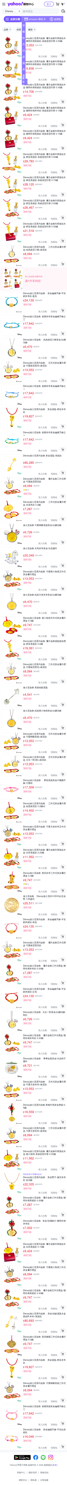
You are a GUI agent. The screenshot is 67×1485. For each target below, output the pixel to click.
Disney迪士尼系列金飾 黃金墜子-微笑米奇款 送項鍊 (44, 1178)
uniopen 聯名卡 (37, 19)
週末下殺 (23, 63)
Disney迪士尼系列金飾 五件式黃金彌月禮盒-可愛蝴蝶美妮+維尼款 (44, 735)
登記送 (23, 26)
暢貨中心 (23, 32)
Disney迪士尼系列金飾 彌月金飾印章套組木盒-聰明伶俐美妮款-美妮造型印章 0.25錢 (44, 39)
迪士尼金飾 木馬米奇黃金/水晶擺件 (40, 548)
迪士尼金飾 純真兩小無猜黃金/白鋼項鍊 (42, 710)
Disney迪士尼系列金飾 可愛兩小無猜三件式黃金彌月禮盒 (44, 1268)
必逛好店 (23, 57)
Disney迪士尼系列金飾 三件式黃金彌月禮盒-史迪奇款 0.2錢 (44, 503)
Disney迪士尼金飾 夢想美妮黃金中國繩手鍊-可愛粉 (44, 781)
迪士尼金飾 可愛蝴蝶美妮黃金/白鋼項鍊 (42, 525)
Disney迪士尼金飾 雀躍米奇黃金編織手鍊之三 (44, 318)
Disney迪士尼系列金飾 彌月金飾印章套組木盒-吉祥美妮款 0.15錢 (44, 1245)
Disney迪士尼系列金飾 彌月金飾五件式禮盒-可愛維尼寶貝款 (44, 944)
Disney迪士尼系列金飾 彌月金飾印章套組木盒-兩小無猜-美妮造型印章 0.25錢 (44, 1152)
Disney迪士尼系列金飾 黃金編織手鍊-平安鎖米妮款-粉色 (44, 920)
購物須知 (44, 1472)
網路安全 (23, 1479)
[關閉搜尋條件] (19, 11)
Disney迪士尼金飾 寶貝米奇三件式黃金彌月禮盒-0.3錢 (44, 874)
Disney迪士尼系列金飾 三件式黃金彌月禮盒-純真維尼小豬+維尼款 (44, 248)
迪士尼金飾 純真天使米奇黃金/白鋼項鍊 (42, 594)
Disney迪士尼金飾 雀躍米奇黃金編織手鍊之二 (44, 387)
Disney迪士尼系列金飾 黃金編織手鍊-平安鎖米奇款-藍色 (44, 294)
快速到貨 (23, 38)
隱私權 (34, 1479)
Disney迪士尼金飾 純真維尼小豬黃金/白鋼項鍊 (44, 341)
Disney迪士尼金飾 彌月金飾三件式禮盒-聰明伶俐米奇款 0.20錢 (44, 967)
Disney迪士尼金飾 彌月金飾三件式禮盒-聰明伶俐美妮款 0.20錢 (44, 1199)
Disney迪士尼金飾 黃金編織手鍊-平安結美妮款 (44, 1431)
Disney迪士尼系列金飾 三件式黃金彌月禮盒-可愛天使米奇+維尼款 (44, 1129)
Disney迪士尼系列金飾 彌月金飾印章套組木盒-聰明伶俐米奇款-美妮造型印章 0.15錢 (44, 109)
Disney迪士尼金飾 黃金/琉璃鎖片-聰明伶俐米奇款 (44, 1222)
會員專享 (23, 69)
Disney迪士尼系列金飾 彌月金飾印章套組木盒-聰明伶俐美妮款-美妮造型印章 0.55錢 (44, 62)
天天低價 (23, 44)
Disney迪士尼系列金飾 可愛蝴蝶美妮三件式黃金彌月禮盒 (44, 1384)
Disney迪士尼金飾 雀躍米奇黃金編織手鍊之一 (44, 434)
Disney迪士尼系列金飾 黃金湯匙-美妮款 (42, 455)
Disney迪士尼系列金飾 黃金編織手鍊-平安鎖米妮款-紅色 (44, 990)
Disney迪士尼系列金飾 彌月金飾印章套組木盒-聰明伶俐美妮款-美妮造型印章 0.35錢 (44, 86)
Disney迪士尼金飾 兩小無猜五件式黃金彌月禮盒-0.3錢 (44, 619)
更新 (55, 1464)
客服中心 (21, 1472)
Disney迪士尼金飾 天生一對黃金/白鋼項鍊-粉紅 (44, 1013)
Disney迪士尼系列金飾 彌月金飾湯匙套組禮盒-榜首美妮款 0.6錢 (44, 642)
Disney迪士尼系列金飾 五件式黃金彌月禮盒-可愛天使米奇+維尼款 (44, 1083)
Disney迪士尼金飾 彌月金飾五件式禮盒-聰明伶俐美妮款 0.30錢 (44, 1291)
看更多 (23, 81)
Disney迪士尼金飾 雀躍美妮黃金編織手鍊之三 (44, 1407)
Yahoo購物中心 (20, 4)
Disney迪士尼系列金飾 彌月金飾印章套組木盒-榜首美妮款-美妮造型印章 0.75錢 (44, 178)
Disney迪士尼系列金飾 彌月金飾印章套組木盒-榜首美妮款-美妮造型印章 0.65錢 (44, 202)
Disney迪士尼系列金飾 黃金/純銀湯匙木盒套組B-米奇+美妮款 (44, 1315)
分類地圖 (44, 1479)
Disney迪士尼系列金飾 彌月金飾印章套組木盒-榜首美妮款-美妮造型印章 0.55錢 (44, 225)
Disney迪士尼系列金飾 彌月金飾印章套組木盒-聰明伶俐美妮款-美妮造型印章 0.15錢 (44, 132)
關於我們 (33, 1472)
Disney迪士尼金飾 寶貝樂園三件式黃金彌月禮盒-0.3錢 (44, 1338)
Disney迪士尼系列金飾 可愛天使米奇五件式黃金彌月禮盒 (44, 828)
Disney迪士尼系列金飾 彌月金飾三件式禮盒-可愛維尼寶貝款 (44, 480)
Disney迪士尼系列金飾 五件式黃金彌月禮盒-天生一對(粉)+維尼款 (44, 758)
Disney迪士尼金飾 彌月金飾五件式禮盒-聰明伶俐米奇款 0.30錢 (44, 1036)
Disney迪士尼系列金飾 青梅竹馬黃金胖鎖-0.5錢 (44, 1106)
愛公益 (23, 76)
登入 (49, 4)
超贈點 (57, 19)
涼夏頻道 (23, 51)
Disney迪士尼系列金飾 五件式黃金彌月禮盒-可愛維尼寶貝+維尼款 (44, 364)
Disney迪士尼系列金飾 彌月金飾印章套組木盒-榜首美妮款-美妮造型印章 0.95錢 (44, 155)
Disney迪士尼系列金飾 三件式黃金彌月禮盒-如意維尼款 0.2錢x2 (44, 805)
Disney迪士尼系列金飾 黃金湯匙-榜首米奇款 (44, 410)
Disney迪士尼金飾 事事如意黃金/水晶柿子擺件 (44, 1060)
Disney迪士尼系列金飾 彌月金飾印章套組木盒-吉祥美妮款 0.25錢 (44, 851)
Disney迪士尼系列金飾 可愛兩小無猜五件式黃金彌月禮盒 (44, 573)
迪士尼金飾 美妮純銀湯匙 (35, 687)
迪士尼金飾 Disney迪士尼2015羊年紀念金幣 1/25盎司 (44, 897)
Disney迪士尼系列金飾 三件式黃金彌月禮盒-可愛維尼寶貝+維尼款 (44, 665)
